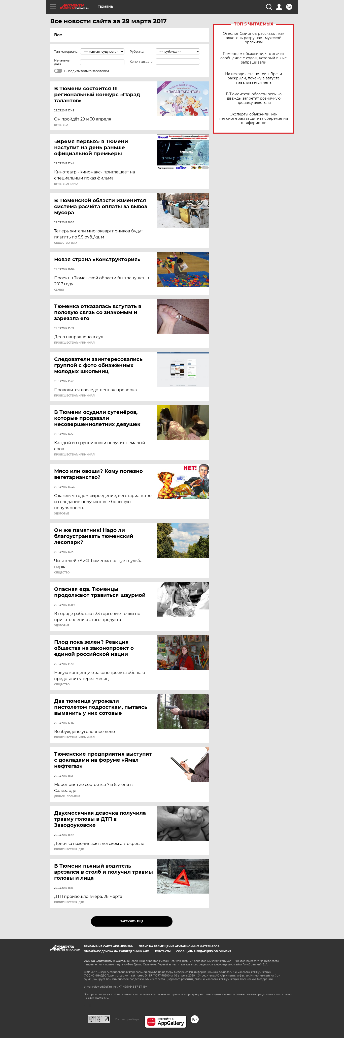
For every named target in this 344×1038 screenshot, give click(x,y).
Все (58, 35)
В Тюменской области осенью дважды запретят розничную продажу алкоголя (254, 98)
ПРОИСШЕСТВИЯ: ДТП (69, 849)
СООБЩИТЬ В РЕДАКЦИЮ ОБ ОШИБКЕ (203, 951)
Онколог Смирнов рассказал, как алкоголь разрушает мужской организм (253, 38)
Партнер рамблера (127, 1019)
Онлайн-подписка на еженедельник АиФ (116, 951)
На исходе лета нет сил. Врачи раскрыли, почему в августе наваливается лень (253, 78)
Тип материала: (66, 51)
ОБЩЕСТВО (62, 572)
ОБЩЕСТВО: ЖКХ (65, 243)
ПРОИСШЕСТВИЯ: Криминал (74, 343)
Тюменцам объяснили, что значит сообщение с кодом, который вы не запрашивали (253, 58)
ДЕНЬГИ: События (67, 796)
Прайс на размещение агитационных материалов (179, 946)
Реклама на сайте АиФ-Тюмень (108, 946)
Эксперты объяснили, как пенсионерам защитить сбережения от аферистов (253, 118)
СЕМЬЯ (59, 290)
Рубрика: (137, 51)
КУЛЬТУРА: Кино (66, 184)
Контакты (162, 951)
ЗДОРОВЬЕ (61, 513)
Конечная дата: (141, 62)
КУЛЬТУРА (61, 125)
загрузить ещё (131, 921)
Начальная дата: (62, 62)
